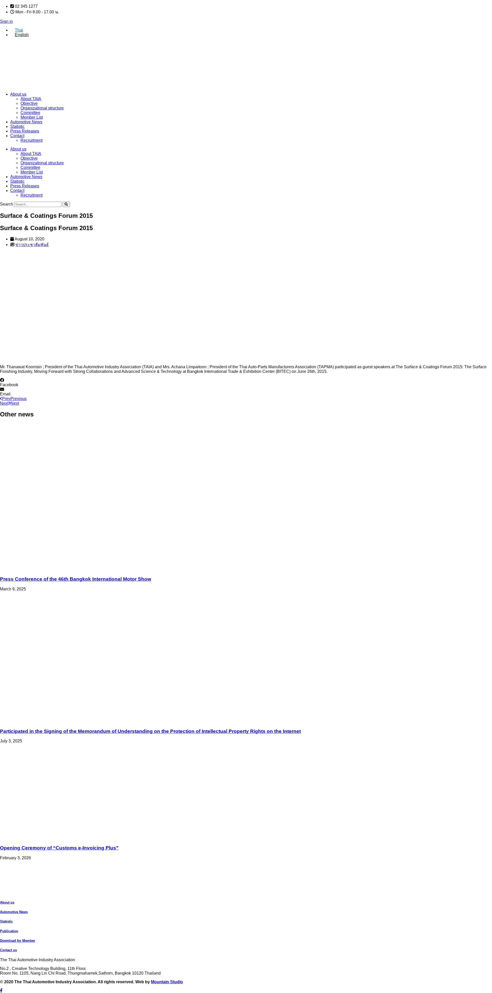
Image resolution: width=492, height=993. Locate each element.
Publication (9, 931)
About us (18, 94)
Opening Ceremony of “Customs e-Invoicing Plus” (59, 848)
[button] (246, 382)
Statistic (17, 126)
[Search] (66, 204)
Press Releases (24, 131)
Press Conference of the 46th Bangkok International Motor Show (75, 579)
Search (6, 204)
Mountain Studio (167, 982)
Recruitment (31, 140)
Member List (31, 117)
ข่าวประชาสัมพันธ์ (32, 244)
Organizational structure (42, 108)
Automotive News (26, 122)
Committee (30, 112)
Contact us (8, 950)
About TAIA (30, 99)
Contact (17, 136)
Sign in (6, 21)
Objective (29, 103)
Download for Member (17, 941)
